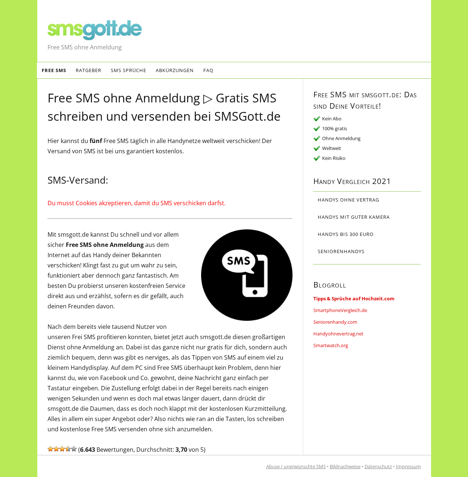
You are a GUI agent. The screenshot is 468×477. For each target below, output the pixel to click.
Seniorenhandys (341, 251)
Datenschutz (378, 466)
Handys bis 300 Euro (346, 234)
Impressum (408, 466)
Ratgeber (88, 70)
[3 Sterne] (62, 449)
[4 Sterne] (68, 449)
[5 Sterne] (74, 449)
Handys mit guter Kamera (354, 217)
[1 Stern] (50, 449)
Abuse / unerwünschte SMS (296, 466)
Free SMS (54, 70)
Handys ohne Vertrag (348, 199)
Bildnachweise (345, 466)
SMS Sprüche (128, 70)
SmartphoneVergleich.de (340, 310)
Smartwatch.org (330, 345)
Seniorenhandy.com (335, 322)
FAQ (208, 70)
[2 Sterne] (56, 449)
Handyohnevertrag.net (338, 333)
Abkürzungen (175, 70)
